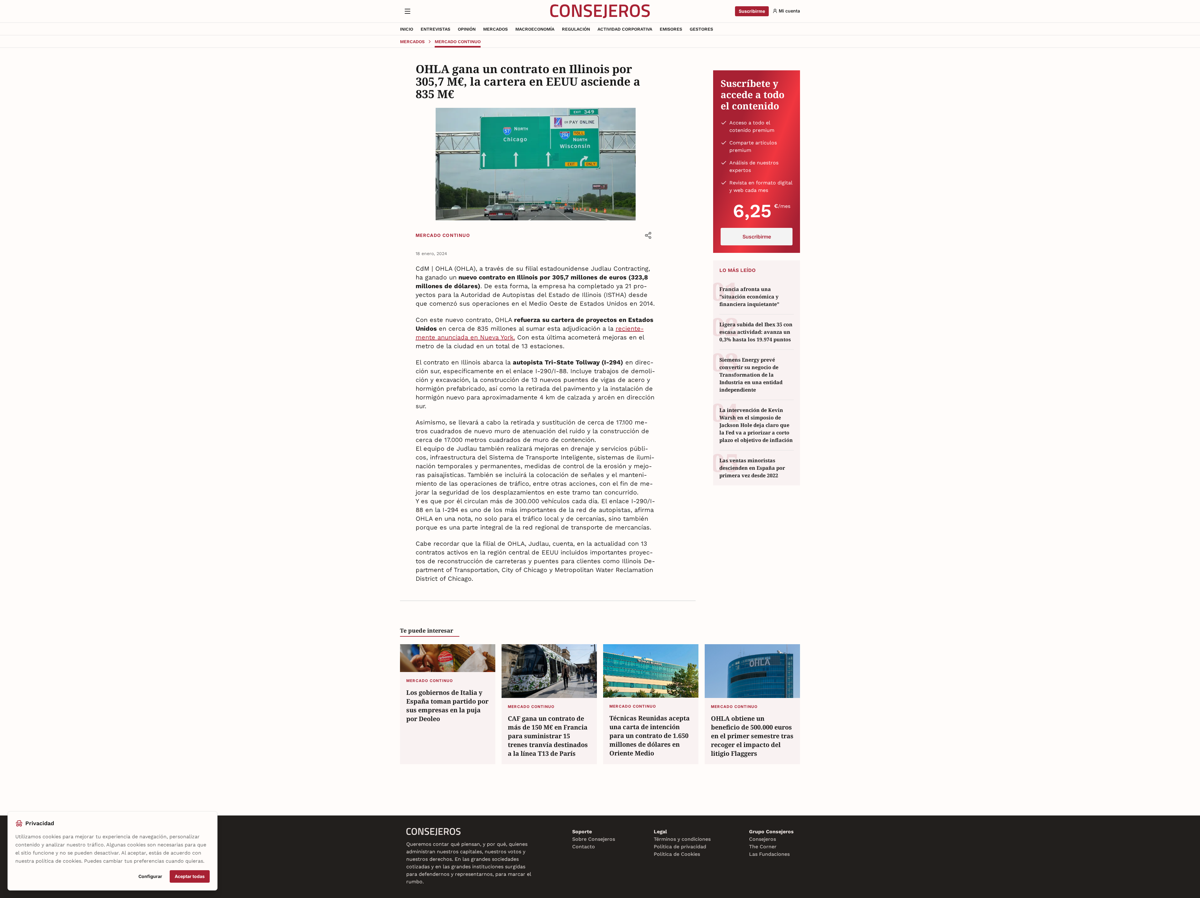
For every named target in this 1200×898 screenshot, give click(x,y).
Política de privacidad (680, 847)
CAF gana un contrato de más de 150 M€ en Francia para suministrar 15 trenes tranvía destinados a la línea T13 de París (548, 736)
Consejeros (762, 839)
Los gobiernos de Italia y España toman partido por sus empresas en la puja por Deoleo (447, 705)
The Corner (763, 847)
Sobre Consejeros (593, 839)
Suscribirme (752, 11)
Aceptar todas (190, 876)
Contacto (583, 847)
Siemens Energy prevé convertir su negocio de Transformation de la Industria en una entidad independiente (750, 374)
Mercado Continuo (443, 235)
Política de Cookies (677, 854)
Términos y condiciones (682, 839)
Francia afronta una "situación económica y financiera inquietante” (749, 297)
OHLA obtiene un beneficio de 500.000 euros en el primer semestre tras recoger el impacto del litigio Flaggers (752, 736)
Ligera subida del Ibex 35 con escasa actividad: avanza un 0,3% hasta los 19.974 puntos (755, 332)
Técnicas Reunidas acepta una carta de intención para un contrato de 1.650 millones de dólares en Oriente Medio (649, 735)
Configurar (150, 876)
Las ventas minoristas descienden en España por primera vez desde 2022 (752, 468)
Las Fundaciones (769, 854)
